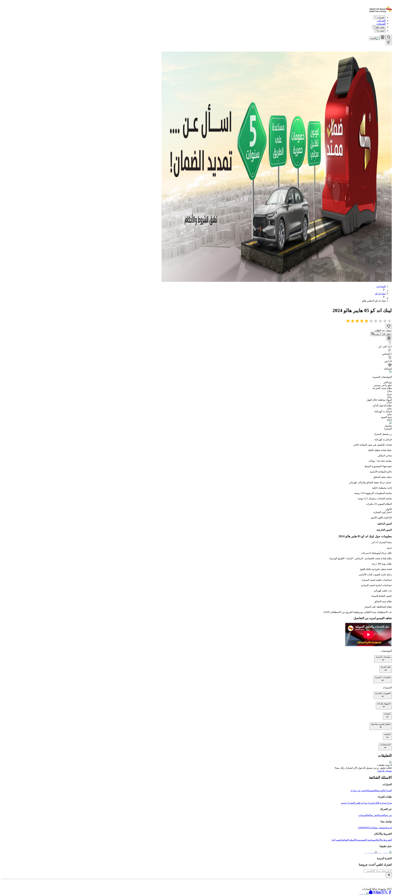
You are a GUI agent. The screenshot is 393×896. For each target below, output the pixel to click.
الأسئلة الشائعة (348, 840)
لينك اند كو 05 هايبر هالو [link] (374, 300)
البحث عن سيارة (359, 790)
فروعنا (388, 827)
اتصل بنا (380, 31)
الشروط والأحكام (383, 840)
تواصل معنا (379, 827)
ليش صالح (373, 815)
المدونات (381, 23)
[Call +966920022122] (390, 19)
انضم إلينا (336, 840)
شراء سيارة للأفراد (382, 803)
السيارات (381, 286)
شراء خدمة (347, 803)
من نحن (388, 815)
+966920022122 (366, 827)
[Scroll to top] (382, 19)
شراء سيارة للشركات (363, 803)
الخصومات (372, 790)
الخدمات (381, 815)
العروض (380, 790)
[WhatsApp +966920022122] (386, 19)
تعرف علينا (379, 27)
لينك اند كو (380, 293)
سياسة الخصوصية (365, 840)
